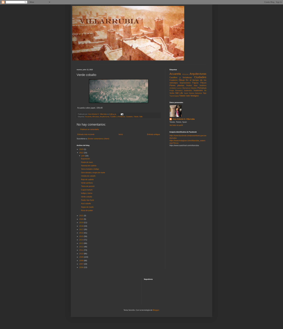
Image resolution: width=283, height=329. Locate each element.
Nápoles (194, 88)
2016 (81, 233)
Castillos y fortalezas (117, 116)
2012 (81, 247)
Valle (141, 116)
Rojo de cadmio (87, 180)
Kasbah (179, 88)
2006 (81, 267)
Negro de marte (87, 207)
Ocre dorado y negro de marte (93, 173)
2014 (81, 240)
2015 (81, 236)
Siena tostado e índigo (90, 169)
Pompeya (202, 88)
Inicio (121, 134)
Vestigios (194, 95)
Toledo (136, 116)
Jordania (173, 88)
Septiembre (188, 90)
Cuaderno (174, 80)
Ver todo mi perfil (176, 125)
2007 (81, 264)
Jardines (202, 85)
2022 (81, 153)
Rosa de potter (87, 210)
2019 (81, 223)
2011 (81, 250)
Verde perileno (87, 183)
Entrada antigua (153, 134)
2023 (81, 149)
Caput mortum (86, 190)
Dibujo (182, 80)
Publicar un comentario (89, 129)
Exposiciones (185, 83)
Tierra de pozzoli (87, 186)
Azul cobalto (86, 204)
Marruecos (186, 88)
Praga (172, 90)
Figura (195, 83)
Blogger (156, 310)
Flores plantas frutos (181, 85)
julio (83, 156)
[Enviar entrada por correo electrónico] (122, 114)
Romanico (178, 90)
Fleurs (203, 83)
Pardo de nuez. (87, 162)
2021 (81, 216)
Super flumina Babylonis (193, 93)
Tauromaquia (174, 96)
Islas (196, 85)
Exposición (85, 159)
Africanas (95, 116)
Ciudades (129, 116)
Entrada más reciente (85, 134)
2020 (81, 219)
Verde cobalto (86, 197)
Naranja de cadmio (88, 166)
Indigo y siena (86, 193)
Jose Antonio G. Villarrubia (183, 119)
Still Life (179, 93)
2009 (81, 257)
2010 (81, 254)
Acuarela (88, 116)
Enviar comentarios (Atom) (98, 139)
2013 (81, 243)
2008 (81, 261)
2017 (81, 229)
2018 (81, 226)
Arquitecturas (104, 116)
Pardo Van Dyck (87, 200)
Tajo (204, 93)
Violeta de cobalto (88, 176)
